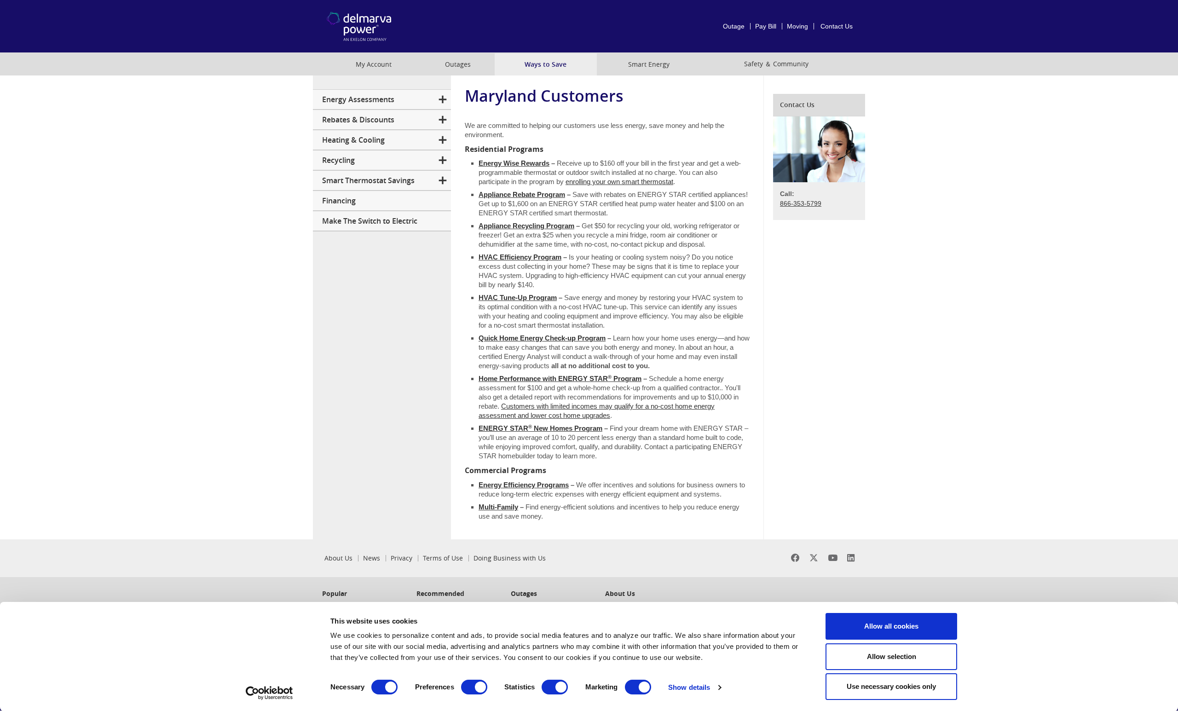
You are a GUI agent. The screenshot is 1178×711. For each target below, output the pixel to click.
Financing (339, 201)
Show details (689, 687)
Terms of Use (443, 558)
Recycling (338, 160)
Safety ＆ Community (776, 63)
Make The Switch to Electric (369, 221)
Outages (458, 64)
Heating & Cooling (353, 140)
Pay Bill (765, 26)
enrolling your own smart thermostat (619, 181)
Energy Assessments (358, 99)
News (371, 558)
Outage (734, 26)
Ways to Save (545, 64)
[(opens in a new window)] (795, 558)
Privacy (401, 558)
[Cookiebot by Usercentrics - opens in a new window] (269, 693)
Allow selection (891, 656)
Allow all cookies (891, 626)
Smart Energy (649, 64)
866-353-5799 (800, 203)
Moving (797, 26)
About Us (338, 558)
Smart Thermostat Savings (368, 180)
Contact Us (836, 26)
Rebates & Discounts (358, 120)
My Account (374, 64)
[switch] (474, 687)
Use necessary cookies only (891, 686)
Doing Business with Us (510, 558)
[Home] (374, 26)
